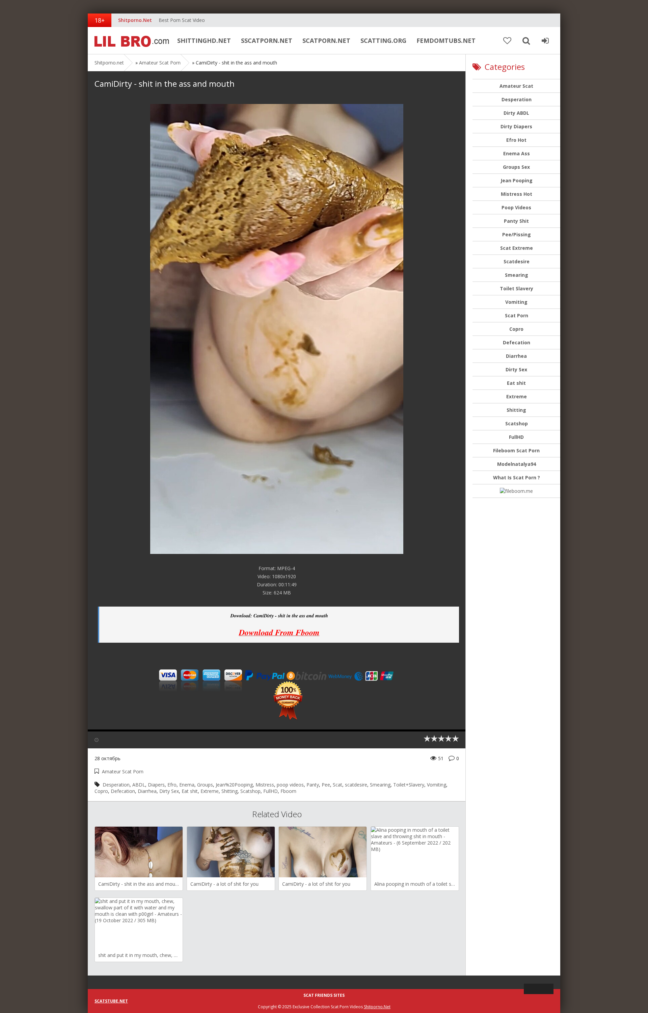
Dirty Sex (169, 791)
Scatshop (250, 791)
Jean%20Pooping (234, 784)
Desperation (116, 784)
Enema (186, 784)
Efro (172, 784)
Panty (312, 784)
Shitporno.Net (377, 1007)
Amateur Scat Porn (160, 62)
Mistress (264, 784)
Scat (337, 784)
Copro (101, 791)
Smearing (380, 784)
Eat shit (190, 791)
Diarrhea (147, 791)
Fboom (288, 791)
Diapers (156, 784)
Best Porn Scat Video (182, 20)
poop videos (290, 784)
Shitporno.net (130, 40)
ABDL (138, 784)
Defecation (123, 791)
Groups (205, 784)
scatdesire (356, 784)
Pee (326, 784)
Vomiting (436, 784)
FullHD (270, 791)
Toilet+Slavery (408, 784)
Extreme (209, 791)
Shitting (229, 791)
